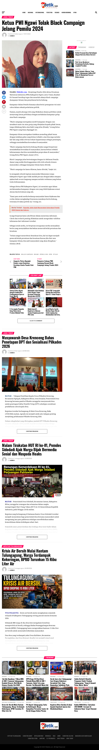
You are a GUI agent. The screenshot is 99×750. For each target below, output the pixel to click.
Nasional (30, 12)
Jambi (59, 736)
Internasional (39, 12)
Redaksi (57, 12)
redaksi (12, 36)
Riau (54, 736)
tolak (56, 254)
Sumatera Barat (27, 736)
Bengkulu (48, 736)
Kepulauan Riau (38, 736)
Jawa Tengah (60, 738)
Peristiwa (49, 12)
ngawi (37, 254)
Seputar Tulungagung (14, 736)
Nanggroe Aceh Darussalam (83, 736)
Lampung (42, 738)
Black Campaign (27, 254)
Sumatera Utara (32, 738)
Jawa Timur (69, 738)
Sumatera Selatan (67, 736)
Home (24, 12)
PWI (51, 254)
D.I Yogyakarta (51, 738)
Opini (74, 12)
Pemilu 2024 (44, 254)
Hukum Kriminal (66, 12)
